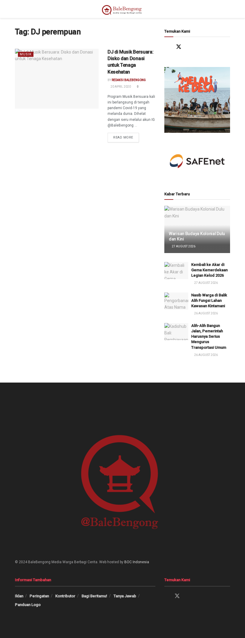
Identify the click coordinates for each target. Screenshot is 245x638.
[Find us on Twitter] (178, 47)
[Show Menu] (17, 9)
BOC (128, 562)
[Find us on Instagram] (190, 47)
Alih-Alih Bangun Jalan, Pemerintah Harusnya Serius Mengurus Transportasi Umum (208, 336)
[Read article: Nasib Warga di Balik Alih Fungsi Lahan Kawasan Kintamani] (176, 301)
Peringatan (39, 596)
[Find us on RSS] (213, 47)
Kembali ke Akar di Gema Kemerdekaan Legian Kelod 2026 (209, 270)
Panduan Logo (28, 604)
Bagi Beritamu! (94, 596)
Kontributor (65, 596)
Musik (26, 54)
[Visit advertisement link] (197, 100)
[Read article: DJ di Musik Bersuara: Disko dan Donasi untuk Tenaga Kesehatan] (57, 79)
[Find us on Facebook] (167, 47)
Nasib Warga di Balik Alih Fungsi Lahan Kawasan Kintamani (209, 300)
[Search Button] (227, 9)
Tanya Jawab (125, 596)
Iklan (19, 596)
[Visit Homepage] (122, 9)
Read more (126, 136)
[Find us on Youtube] (202, 47)
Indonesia (141, 562)
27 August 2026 (183, 246)
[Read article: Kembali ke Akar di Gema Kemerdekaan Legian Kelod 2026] (176, 270)
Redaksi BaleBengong (129, 80)
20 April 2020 (120, 86)
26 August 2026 (206, 313)
